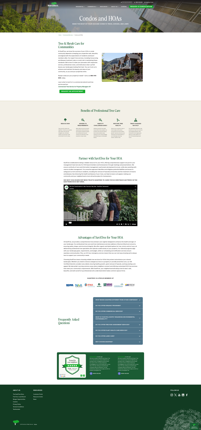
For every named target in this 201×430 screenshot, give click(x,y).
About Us (114, 6)
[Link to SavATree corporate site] (53, 5)
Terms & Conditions (18, 406)
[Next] (84, 376)
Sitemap (35, 424)
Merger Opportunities (19, 399)
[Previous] (81, 376)
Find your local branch (127, 2)
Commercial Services (68, 35)
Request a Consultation (141, 6)
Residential (80, 6)
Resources (103, 6)
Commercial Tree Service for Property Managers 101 (74, 86)
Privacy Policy (17, 404)
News (34, 399)
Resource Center (38, 396)
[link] (175, 395)
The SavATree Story (18, 394)
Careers (124, 6)
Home (60, 35)
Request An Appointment (72, 91)
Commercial (92, 6)
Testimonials (16, 409)
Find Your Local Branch (19, 396)
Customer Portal (149, 2)
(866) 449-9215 (139, 2)
